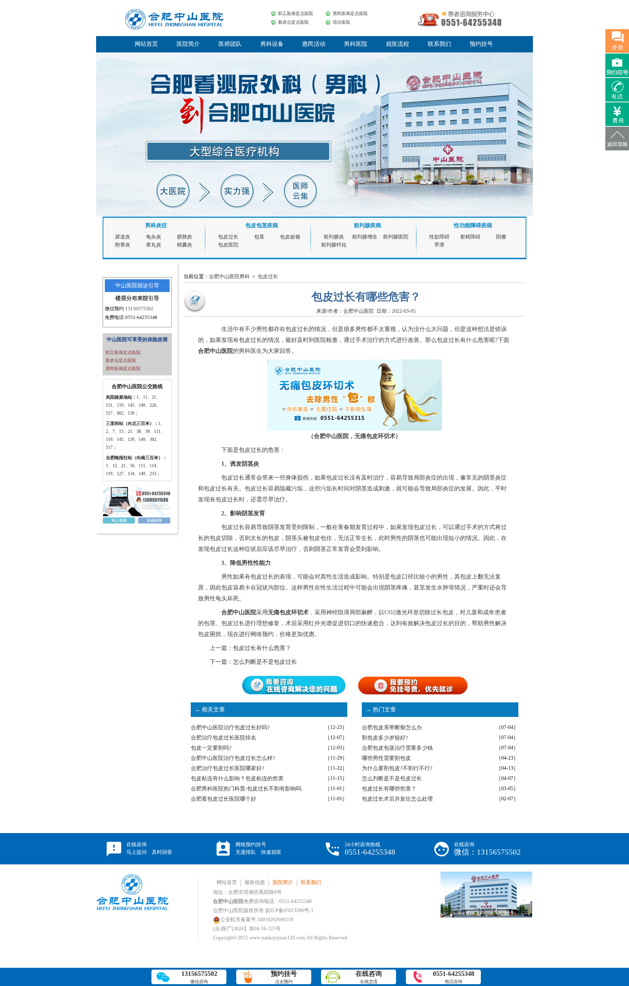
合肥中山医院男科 (229, 276)
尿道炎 (122, 237)
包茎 (259, 237)
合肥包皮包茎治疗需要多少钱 (397, 748)
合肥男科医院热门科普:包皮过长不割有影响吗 (246, 789)
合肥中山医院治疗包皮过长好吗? (230, 727)
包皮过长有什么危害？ (262, 648)
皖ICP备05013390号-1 (289, 910)
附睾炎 (122, 245)
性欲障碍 (439, 237)
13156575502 (139, 308)
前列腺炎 (334, 237)
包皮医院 (228, 245)
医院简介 (188, 44)
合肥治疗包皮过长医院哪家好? (227, 768)
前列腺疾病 (367, 225)
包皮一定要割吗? (211, 748)
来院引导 (148, 298)
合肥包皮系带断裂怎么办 (392, 727)
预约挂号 (481, 44)
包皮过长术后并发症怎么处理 (397, 799)
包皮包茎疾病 (261, 225)
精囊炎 (184, 245)
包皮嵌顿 (290, 237)
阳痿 (501, 237)
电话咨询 (453, 977)
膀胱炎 (184, 237)
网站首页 (146, 44)
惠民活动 (313, 44)
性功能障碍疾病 (473, 225)
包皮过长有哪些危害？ (389, 789)
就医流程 (397, 44)
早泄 (439, 245)
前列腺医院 (395, 237)
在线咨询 (149, 848)
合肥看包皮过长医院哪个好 (223, 799)
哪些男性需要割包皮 (386, 758)
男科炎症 (156, 225)
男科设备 (272, 44)
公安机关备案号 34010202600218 (256, 919)
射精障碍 (470, 237)
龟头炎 (153, 237)
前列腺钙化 (334, 245)
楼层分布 (126, 298)
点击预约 (284, 977)
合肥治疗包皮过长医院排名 (223, 738)
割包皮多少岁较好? (385, 738)
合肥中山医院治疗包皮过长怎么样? (233, 758)
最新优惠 (255, 882)
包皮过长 (228, 237)
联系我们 (439, 44)
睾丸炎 (153, 245)
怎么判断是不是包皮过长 (265, 662)
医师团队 (230, 44)
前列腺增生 (364, 237)
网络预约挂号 (258, 848)
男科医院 (355, 44)
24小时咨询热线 (370, 849)
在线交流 (369, 977)
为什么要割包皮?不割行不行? (397, 768)
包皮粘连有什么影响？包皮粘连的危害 (237, 778)
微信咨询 (199, 977)
